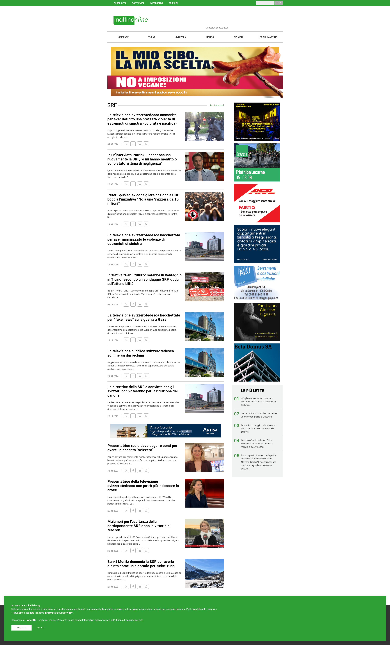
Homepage (123, 37)
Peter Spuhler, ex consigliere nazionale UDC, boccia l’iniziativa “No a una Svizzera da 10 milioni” (144, 199)
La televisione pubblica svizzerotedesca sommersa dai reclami (140, 353)
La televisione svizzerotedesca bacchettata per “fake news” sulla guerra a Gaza (143, 317)
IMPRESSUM (156, 3)
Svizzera (181, 37)
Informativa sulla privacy (59, 612)
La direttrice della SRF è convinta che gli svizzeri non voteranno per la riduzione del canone (142, 391)
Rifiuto (41, 628)
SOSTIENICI (138, 3)
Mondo (210, 37)
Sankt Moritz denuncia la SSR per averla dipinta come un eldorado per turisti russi (141, 564)
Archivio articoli (217, 105)
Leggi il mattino (268, 37)
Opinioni (238, 37)
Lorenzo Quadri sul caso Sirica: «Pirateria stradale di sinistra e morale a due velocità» (257, 443)
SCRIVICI (173, 3)
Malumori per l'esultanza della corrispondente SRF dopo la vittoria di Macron (138, 525)
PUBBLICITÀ (119, 3)
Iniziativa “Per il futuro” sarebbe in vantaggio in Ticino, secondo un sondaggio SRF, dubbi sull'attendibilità (144, 279)
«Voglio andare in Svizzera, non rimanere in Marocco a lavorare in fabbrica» (258, 401)
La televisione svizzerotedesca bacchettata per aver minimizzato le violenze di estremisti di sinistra (143, 239)
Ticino (152, 37)
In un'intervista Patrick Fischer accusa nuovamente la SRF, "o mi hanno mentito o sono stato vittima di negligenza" (142, 159)
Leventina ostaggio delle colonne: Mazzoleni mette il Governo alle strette (258, 428)
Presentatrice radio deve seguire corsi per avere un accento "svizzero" (142, 448)
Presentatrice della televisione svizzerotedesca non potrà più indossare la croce (143, 485)
